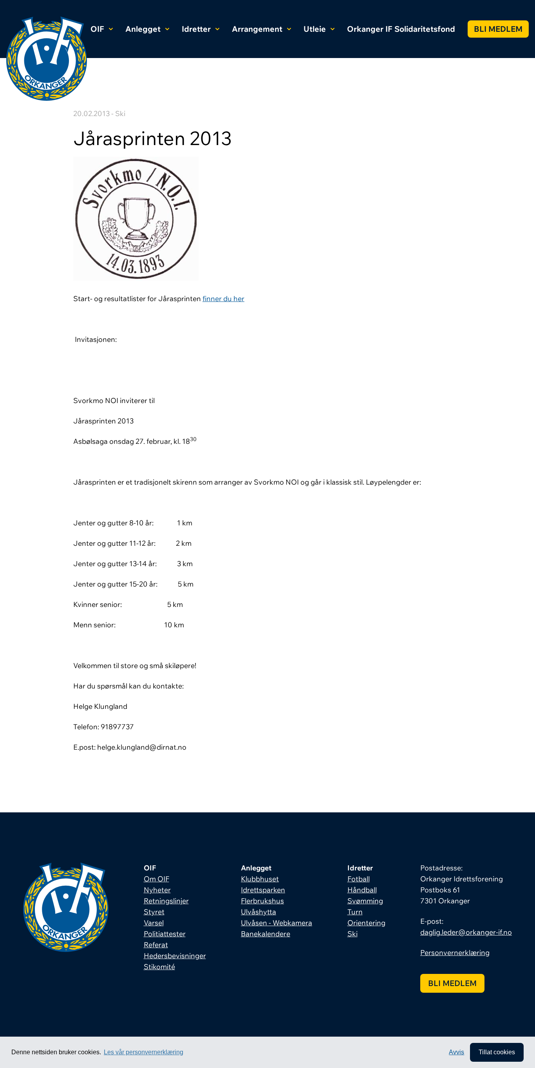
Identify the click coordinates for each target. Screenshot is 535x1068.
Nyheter (157, 889)
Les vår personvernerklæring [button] (143, 1052)
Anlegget (143, 29)
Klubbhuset (260, 878)
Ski (352, 933)
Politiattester (165, 933)
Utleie (315, 29)
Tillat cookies (497, 1052)
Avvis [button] (456, 1052)
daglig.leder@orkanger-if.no (466, 932)
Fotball (358, 878)
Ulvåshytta (258, 911)
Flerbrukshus (262, 900)
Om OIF (156, 878)
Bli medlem (498, 29)
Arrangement (257, 29)
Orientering (366, 922)
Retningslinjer (166, 900)
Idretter (196, 29)
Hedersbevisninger (175, 955)
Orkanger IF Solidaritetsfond (401, 29)
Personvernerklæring (455, 952)
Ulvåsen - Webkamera (276, 922)
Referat (156, 944)
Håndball (362, 889)
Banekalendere (265, 933)
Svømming (365, 900)
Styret (154, 911)
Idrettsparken (263, 889)
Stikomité (159, 966)
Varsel (154, 922)
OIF (97, 29)
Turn (355, 911)
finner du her (223, 298)
